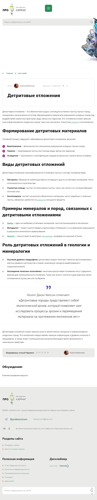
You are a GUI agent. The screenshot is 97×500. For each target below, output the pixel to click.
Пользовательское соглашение (17, 473)
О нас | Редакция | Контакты (15, 465)
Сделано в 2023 (53, 466)
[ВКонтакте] (4, 428)
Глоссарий (9, 477)
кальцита (41, 199)
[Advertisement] (48, 52)
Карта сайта (9, 481)
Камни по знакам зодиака (14, 449)
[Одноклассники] (9, 428)
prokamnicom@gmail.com (42, 419)
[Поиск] (92, 22)
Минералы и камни (12, 445)
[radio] (37, 353)
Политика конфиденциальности (17, 469)
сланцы (74, 122)
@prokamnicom (18, 419)
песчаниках (47, 236)
